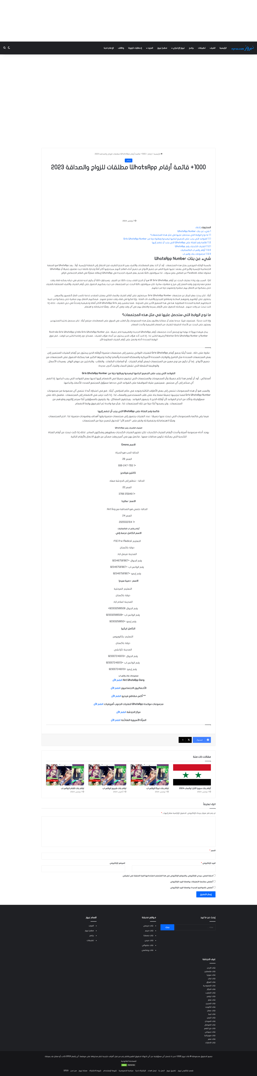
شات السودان (210, 1021)
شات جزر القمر (210, 1028)
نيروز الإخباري (179, 48)
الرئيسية (223, 48)
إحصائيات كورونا (135, 48)
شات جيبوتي (210, 1032)
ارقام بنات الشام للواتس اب (72, 788)
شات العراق (211, 982)
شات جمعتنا (148, 935)
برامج (191, 48)
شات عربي (149, 940)
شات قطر (212, 1000)
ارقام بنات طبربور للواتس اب (114, 788)
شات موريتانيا (210, 1035)
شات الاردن (211, 968)
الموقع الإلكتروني (117, 863)
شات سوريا (211, 975)
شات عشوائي (147, 945)
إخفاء (198, 227)
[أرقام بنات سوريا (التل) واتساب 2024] (192, 775)
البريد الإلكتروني (208, 863)
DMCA (66, 1071)
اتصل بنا (161, 1071)
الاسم (213, 850)
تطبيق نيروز (171, 1071)
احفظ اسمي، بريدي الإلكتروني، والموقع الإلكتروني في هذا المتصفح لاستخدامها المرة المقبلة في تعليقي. (167, 876)
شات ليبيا (212, 1014)
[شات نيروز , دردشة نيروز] (243, 47)
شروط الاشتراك (95, 1071)
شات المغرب (210, 993)
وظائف (121, 48)
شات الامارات (210, 1043)
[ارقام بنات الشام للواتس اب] (65, 775)
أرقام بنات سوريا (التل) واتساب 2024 (195, 788)
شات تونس (211, 996)
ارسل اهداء (152, 1071)
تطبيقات (202, 48)
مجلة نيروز (83, 1071)
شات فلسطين (210, 971)
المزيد (150, 48)
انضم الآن (117, 680)
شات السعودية (209, 986)
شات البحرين (211, 1003)
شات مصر (212, 1039)
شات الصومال (210, 1025)
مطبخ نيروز (162, 48)
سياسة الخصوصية (126, 1071)
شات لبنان (212, 979)
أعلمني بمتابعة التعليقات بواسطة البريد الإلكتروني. (191, 882)
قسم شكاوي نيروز (185, 1071)
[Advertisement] (128, 21)
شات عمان (211, 1011)
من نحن (73, 1071)
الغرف (212, 48)
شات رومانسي (147, 950)
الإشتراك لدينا (140, 1071)
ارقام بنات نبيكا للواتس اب (157, 788)
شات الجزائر (211, 989)
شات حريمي (148, 926)
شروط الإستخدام (110, 1071)
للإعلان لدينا (109, 48)
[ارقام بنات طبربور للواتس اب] (107, 775)
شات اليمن (211, 1018)
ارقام (150, 154)
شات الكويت (210, 1007)
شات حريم (149, 931)
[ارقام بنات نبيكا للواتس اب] (150, 775)
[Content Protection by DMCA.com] (128, 1066)
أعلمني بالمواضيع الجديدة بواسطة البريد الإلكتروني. (191, 888)
